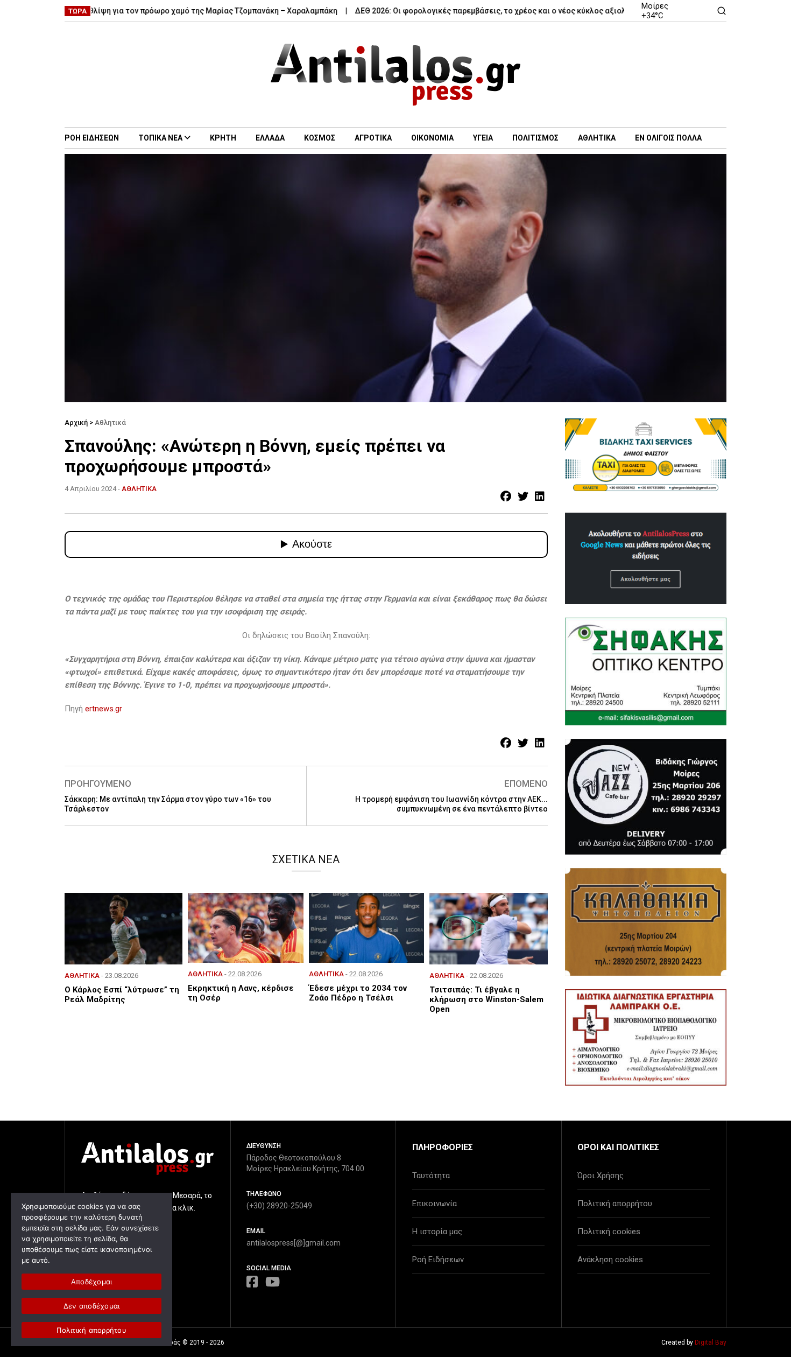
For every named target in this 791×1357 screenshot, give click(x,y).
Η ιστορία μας (437, 1231)
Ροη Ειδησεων (92, 138)
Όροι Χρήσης (600, 1175)
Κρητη (223, 138)
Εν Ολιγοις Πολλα (668, 138)
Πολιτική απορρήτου (614, 1203)
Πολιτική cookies (608, 1231)
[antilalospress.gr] (395, 75)
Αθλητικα (597, 138)
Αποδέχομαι (91, 1281)
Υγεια (483, 138)
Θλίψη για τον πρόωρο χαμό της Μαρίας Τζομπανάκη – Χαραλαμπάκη (185, 10)
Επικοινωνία (434, 1203)
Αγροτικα (373, 138)
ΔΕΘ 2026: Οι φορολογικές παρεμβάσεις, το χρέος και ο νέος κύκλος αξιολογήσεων (479, 10)
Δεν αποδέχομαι (91, 1306)
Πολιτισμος (535, 138)
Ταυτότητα (431, 1175)
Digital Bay (710, 1342)
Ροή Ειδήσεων (438, 1259)
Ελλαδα (270, 138)
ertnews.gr (103, 709)
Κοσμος (319, 138)
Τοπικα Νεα (160, 138)
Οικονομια (432, 138)
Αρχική (76, 422)
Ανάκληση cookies (610, 1259)
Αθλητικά (110, 422)
